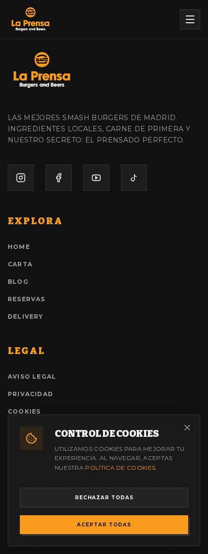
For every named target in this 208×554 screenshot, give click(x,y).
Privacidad (30, 394)
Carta (20, 264)
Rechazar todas (104, 497)
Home (19, 246)
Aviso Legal (32, 376)
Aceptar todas (104, 525)
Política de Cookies (120, 467)
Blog (18, 281)
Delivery (26, 316)
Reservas (26, 299)
